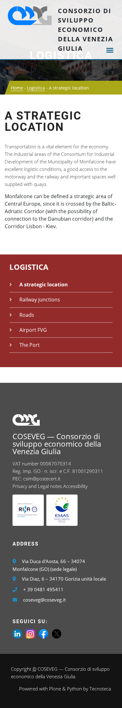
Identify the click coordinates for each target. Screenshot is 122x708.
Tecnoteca (100, 688)
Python (74, 688)
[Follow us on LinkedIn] (17, 633)
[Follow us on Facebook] (43, 633)
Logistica (36, 88)
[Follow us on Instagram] (30, 633)
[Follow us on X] (56, 633)
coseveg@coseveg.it (44, 600)
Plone (55, 688)
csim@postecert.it (41, 478)
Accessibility (75, 486)
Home (17, 88)
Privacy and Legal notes (37, 486)
